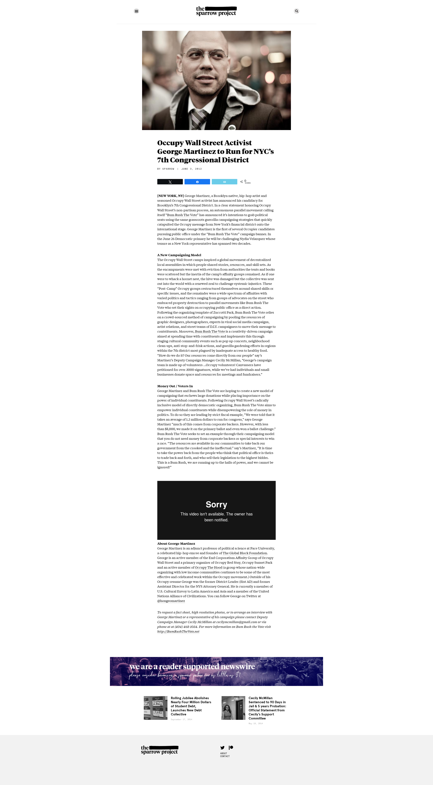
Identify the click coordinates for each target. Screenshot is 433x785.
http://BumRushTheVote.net (178, 631)
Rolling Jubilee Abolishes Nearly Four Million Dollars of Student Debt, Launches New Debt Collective (191, 706)
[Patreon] (231, 748)
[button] (136, 11)
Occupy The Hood (208, 567)
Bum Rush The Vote (182, 215)
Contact (225, 756)
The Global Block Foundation (245, 553)
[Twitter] (222, 748)
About (223, 753)
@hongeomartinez (171, 600)
